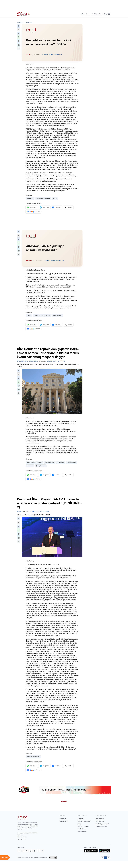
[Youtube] (30, 850)
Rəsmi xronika (63, 821)
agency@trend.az (22, 839)
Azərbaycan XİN (49, 462)
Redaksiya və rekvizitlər (84, 821)
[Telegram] (34, 850)
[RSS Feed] (42, 850)
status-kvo (30, 466)
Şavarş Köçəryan (40, 466)
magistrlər (30, 198)
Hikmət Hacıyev (71, 462)
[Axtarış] (82, 14)
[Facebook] (23, 850)
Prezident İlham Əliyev (33, 756)
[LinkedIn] (38, 850)
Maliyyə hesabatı (82, 831)
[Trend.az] (23, 14)
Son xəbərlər (63, 818)
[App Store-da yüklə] (91, 850)
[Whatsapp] (19, 850)
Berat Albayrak (57, 315)
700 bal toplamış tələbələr (43, 198)
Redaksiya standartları (84, 826)
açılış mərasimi (46, 315)
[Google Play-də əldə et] (104, 850)
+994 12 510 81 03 (22, 837)
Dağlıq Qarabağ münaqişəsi (34, 462)
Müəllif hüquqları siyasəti (102, 824)
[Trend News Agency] (22, 817)
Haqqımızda (81, 818)
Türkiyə (29, 315)
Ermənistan (60, 462)
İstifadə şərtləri (100, 818)
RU (108, 857)
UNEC (55, 198)
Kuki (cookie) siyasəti (101, 826)
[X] (26, 850)
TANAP (36, 315)
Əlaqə (79, 824)
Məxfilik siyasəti (100, 821)
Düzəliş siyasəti (82, 829)
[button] (18, 25)
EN (102, 857)
